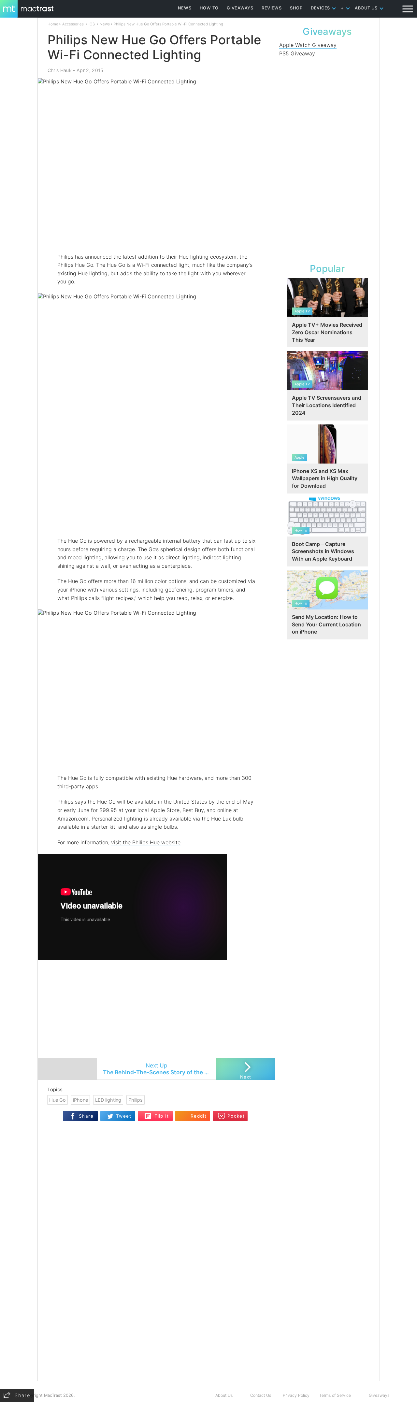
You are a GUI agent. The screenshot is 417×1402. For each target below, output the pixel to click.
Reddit (199, 1116)
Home (53, 24)
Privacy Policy (296, 1395)
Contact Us (260, 1395)
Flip (148, 1114)
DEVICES (320, 8)
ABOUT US (366, 8)
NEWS (185, 8)
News (105, 24)
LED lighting (108, 1100)
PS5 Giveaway (297, 53)
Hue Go (57, 1100)
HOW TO (209, 8)
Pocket (236, 1116)
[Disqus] (156, 1296)
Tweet (123, 1116)
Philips (135, 1100)
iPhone (80, 1100)
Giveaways (379, 1395)
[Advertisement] (156, 233)
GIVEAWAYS (240, 8)
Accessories (73, 24)
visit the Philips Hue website (145, 842)
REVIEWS (272, 8)
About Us (224, 1395)
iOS (92, 24)
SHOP (296, 8)
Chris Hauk (60, 70)
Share (86, 1116)
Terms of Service (335, 1395)
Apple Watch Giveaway (308, 45)
